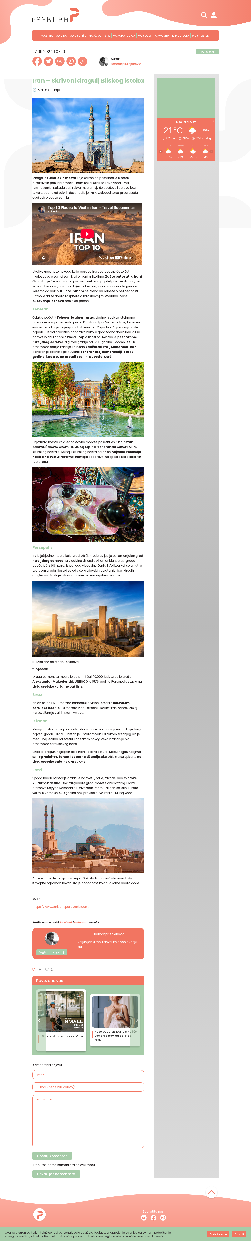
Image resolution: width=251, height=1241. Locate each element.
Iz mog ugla (180, 35)
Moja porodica (124, 35)
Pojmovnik (161, 35)
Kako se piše (77, 35)
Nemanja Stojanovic (126, 64)
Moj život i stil (99, 35)
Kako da (61, 35)
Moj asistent (201, 35)
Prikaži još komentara (56, 1174)
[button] (39, 1020)
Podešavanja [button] (218, 1234)
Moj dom (144, 35)
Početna (46, 35)
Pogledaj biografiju (51, 952)
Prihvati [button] (239, 1234)
